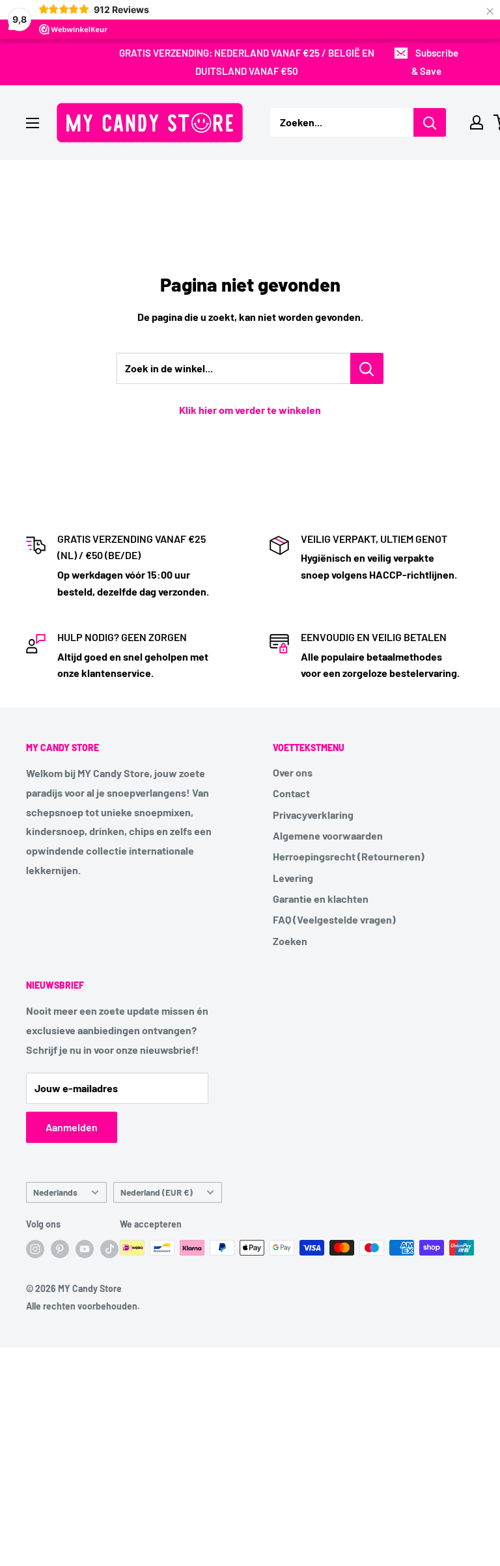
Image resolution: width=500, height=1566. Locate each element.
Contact (291, 793)
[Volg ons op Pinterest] (60, 1249)
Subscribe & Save (434, 62)
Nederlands (55, 1192)
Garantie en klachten (320, 898)
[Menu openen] (32, 123)
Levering (293, 878)
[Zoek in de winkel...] (366, 368)
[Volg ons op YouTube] (85, 1249)
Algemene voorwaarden (328, 835)
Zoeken (290, 941)
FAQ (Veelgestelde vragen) (334, 919)
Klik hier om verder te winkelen (250, 410)
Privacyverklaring (313, 814)
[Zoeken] (429, 122)
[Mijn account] (476, 122)
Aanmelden (72, 1127)
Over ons (292, 772)
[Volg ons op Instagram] (35, 1249)
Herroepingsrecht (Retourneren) (348, 856)
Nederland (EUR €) (156, 1192)
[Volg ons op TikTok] (109, 1249)
